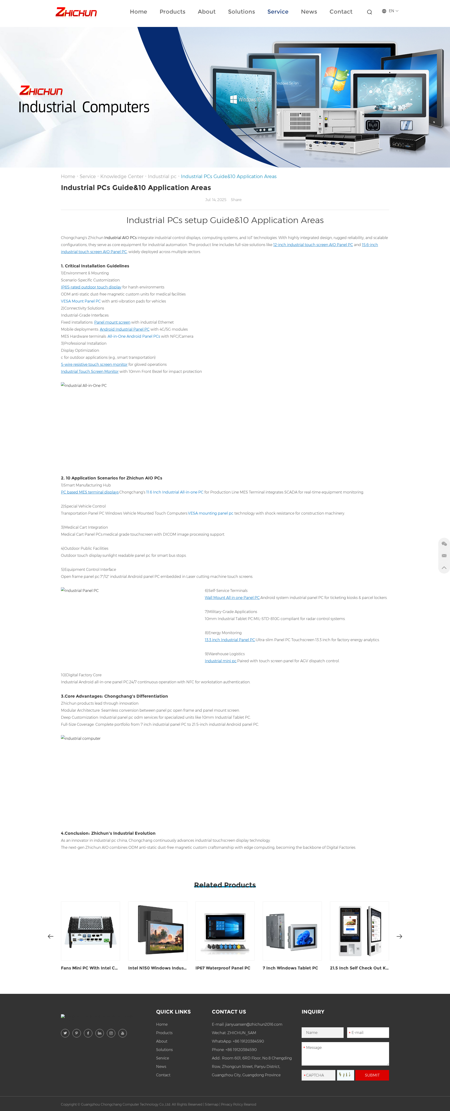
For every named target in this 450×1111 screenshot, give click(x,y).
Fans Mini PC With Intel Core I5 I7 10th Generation (90, 968)
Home (138, 11)
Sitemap (211, 1104)
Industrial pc (162, 176)
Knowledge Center (121, 176)
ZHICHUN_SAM (241, 1033)
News (309, 11)
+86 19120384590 (248, 1041)
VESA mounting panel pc (210, 513)
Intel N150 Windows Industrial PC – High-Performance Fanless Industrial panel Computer (157, 968)
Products (172, 11)
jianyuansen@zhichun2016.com (253, 1024)
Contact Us (229, 1012)
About (207, 11)
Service (278, 11)
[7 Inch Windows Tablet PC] (292, 931)
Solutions (241, 11)
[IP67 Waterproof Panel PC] (225, 931)
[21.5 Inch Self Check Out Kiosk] (359, 931)
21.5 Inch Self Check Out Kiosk (359, 968)
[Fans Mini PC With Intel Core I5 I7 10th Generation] (90, 931)
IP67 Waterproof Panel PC (222, 968)
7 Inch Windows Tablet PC (290, 968)
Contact (341, 11)
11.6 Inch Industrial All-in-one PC (174, 492)
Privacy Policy (232, 1104)
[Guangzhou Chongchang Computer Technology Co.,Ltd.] (76, 12)
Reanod (250, 1104)
